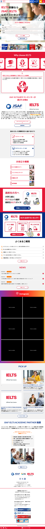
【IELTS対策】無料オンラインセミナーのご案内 (10, 273)
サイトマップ (29, 486)
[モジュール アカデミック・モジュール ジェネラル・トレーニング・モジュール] (12, 29)
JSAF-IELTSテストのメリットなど (22, 122)
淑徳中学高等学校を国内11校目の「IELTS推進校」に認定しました (14, 283)
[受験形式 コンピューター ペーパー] (32, 29)
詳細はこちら (22, 467)
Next (44, 47)
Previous (1, 47)
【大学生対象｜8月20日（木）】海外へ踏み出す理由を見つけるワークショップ (17, 278)
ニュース (9, 271)
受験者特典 (22, 125)
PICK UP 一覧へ (22, 416)
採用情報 (19, 486)
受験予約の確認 (22, 38)
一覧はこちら (22, 261)
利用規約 (15, 486)
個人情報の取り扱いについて (22, 483)
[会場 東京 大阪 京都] (22, 33)
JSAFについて (24, 486)
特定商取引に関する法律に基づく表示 (22, 482)
